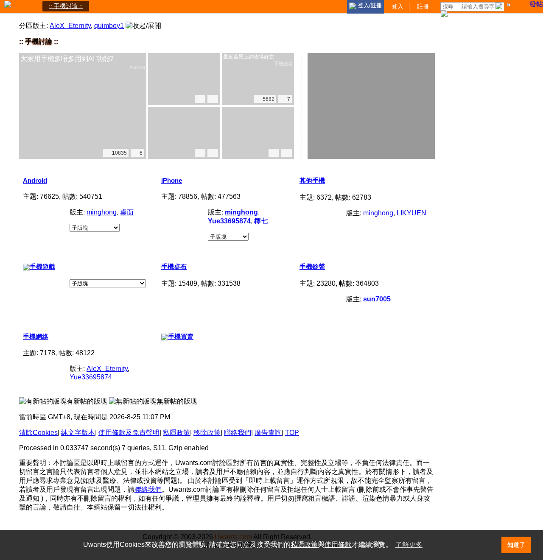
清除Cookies (38, 432)
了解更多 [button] (409, 544)
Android (35, 180)
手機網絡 (35, 336)
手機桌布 (174, 266)
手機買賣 (180, 336)
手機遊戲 (42, 266)
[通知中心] (510, 6)
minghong (102, 212)
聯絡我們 (237, 432)
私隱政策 (176, 432)
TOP (292, 432)
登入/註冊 (370, 5)
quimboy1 (109, 25)
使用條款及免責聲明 (129, 432)
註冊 (423, 6)
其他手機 (312, 180)
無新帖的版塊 (177, 401)
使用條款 (338, 544)
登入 (397, 6)
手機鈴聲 (312, 266)
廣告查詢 (268, 432)
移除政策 (207, 432)
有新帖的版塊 (87, 401)
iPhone (171, 180)
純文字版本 (78, 432)
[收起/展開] (143, 26)
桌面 (127, 212)
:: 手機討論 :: (66, 6)
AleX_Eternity (70, 25)
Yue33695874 (91, 377)
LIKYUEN (411, 213)
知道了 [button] (516, 544)
